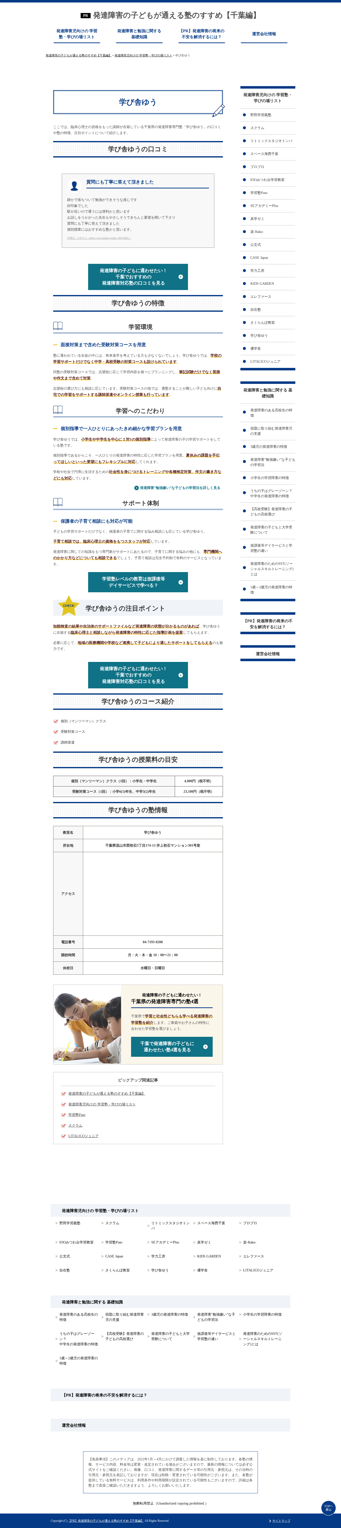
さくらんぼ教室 (262, 322)
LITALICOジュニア (83, 1136)
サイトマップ (281, 1521)
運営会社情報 (264, 34)
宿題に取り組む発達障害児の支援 (271, 431)
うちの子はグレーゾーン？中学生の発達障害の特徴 (271, 493)
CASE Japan (259, 258)
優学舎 (255, 348)
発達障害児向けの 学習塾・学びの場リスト (76, 34)
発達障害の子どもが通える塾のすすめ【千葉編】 (176, 15)
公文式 (255, 245)
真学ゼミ (257, 219)
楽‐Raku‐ (257, 232)
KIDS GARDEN (262, 284)
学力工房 (257, 271)
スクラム (75, 1125)
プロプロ (257, 167)
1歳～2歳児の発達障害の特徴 (271, 589)
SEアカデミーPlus (264, 206)
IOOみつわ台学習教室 (267, 180)
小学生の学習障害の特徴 (269, 478)
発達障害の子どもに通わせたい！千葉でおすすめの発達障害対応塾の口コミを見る (133, 277)
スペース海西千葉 (264, 154)
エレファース (260, 297)
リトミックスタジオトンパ (271, 141)
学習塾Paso (76, 1115)
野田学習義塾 (260, 115)
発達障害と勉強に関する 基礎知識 (139, 34)
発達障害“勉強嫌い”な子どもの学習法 (272, 462)
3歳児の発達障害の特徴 (268, 447)
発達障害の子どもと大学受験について (271, 529)
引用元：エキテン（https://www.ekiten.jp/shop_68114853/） (99, 238)
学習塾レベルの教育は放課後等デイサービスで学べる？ (133, 582)
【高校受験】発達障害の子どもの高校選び (271, 511)
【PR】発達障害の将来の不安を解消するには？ (201, 34)
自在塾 (255, 309)
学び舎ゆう (259, 335)
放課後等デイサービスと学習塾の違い (271, 548)
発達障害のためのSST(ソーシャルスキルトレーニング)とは (272, 569)
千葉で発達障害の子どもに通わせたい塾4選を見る (167, 1046)
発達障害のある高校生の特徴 (271, 412)
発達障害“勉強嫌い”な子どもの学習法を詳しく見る (180, 488)
